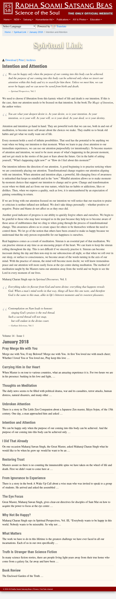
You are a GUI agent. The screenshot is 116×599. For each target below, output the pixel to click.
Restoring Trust (13, 459)
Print (21, 60)
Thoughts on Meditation (19, 385)
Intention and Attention (18, 422)
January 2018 (36, 32)
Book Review (11, 570)
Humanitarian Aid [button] (44, 19)
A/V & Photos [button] (79, 19)
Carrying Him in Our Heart (21, 367)
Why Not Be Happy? (16, 515)
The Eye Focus (12, 496)
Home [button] (7, 19)
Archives (31, 60)
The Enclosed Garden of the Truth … (22, 576)
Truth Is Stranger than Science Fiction (29, 552)
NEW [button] (16, 19)
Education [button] (95, 19)
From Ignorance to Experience (23, 478)
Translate (61, 26)
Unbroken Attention (16, 404)
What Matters (11, 533)
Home (8, 32)
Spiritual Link (20, 32)
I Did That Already (15, 441)
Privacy (36, 589)
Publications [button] (63, 19)
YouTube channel (46, 589)
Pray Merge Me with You (19, 348)
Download (10, 60)
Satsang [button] (27, 19)
